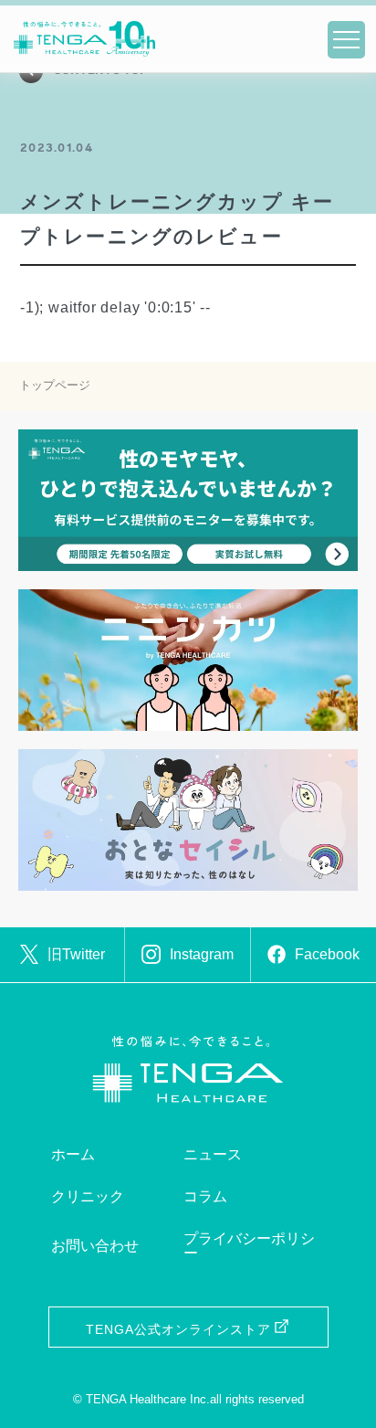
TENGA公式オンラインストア (178, 1329)
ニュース (212, 1154)
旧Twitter (76, 954)
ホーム (73, 1154)
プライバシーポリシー (249, 1246)
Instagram (202, 954)
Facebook (327, 954)
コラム (205, 1196)
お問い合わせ (95, 1245)
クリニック (87, 1196)
